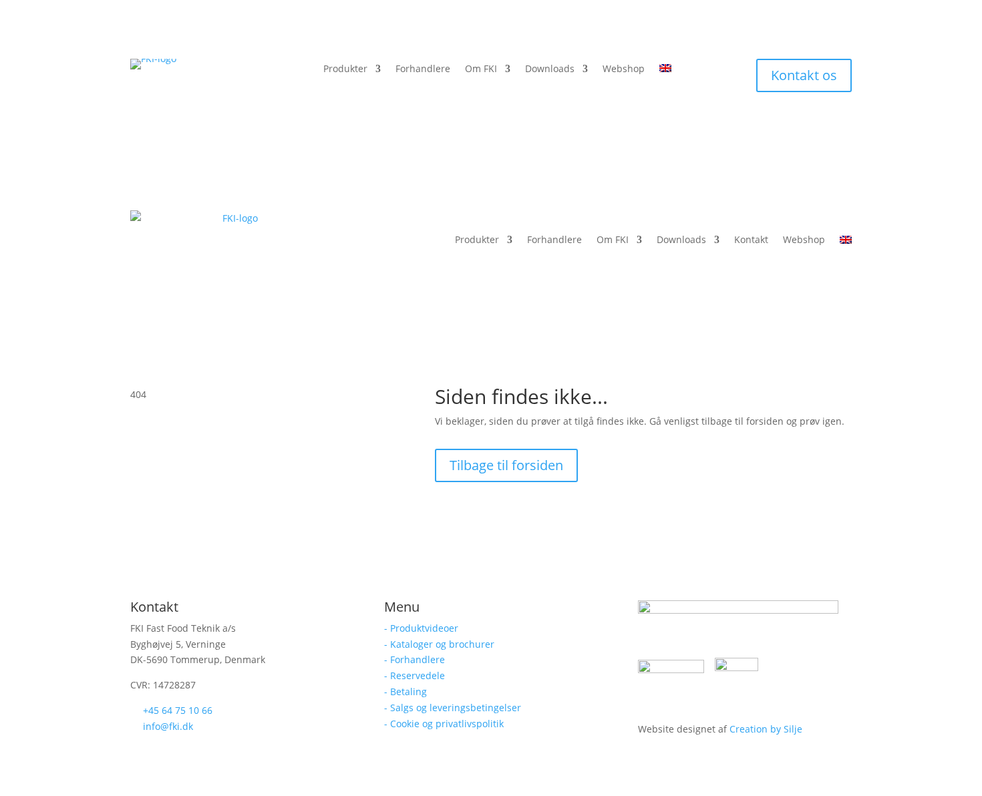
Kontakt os (804, 75)
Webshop (624, 69)
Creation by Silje (765, 729)
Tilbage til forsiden (506, 465)
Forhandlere (422, 69)
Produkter (345, 69)
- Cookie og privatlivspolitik (444, 723)
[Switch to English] (665, 71)
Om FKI (481, 69)
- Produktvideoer (421, 628)
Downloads (550, 69)
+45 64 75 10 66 (177, 710)
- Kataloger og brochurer (439, 644)
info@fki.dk (168, 726)
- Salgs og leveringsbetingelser (452, 707)
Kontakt (751, 239)
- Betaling (405, 691)
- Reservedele (414, 675)
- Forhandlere (414, 659)
